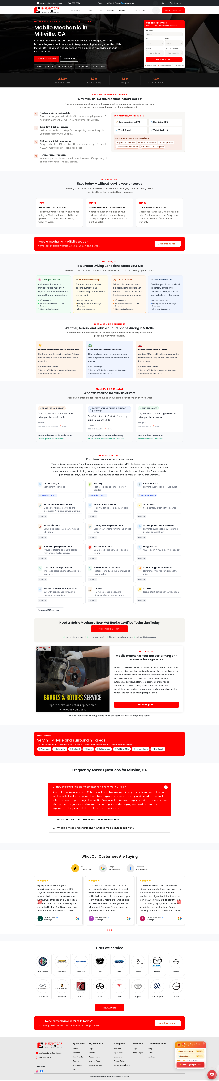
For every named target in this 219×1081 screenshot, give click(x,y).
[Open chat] (212, 1074)
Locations (118, 1058)
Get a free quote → (167, 243)
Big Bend (76, 749)
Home (75, 1050)
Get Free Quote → (164, 59)
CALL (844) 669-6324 (47, 59)
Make (167, 38)
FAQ (74, 1070)
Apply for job (138, 1054)
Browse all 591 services (48, 610)
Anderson (45, 749)
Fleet (90, 10)
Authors (152, 1058)
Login (161, 3)
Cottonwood (104, 749)
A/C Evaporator (166, 142)
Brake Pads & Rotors (147, 142)
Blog (102, 10)
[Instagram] (37, 1072)
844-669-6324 (74, 3)
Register (178, 3)
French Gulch (142, 749)
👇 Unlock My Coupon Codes (190, 1065)
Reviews (110, 10)
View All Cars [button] (109, 1008)
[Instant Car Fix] (46, 10)
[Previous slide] (107, 931)
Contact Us (140, 10)
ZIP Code (149, 31)
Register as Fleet (95, 1066)
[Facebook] (41, 1072)
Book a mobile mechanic (109, 629)
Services (74, 10)
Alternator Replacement (127, 146)
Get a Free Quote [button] (173, 10)
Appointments (94, 1058)
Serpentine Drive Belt (125, 142)
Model (148, 48)
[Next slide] (179, 902)
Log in (91, 1050)
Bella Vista (60, 749)
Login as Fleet (94, 1062)
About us (117, 1050)
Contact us (77, 1066)
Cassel (89, 749)
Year (148, 38)
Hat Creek (158, 749)
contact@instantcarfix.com (51, 3)
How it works (78, 1058)
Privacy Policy (119, 1062)
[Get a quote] (156, 10)
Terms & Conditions (122, 1066)
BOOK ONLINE (69, 59)
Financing (123, 10)
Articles (151, 1054)
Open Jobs (118, 1054)
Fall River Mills (123, 749)
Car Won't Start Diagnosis (152, 146)
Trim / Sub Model (171, 48)
